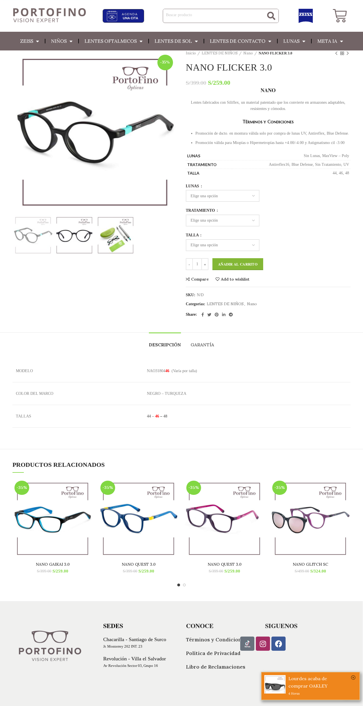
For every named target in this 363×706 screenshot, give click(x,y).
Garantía (202, 344)
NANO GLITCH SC (310, 564)
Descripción (165, 344)
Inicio (191, 53)
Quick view (88, 500)
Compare (200, 279)
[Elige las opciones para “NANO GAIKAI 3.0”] (88, 488)
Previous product (336, 53)
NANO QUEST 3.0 (139, 564)
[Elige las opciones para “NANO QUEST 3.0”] (174, 488)
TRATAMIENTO (201, 211)
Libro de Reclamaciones (215, 666)
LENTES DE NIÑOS (220, 53)
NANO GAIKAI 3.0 (53, 564)
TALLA (193, 235)
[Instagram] (263, 644)
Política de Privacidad (213, 653)
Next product (348, 53)
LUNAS (193, 186)
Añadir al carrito (238, 264)
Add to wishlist (235, 279)
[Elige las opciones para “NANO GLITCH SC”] (346, 488)
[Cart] (340, 15)
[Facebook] (278, 644)
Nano (248, 53)
